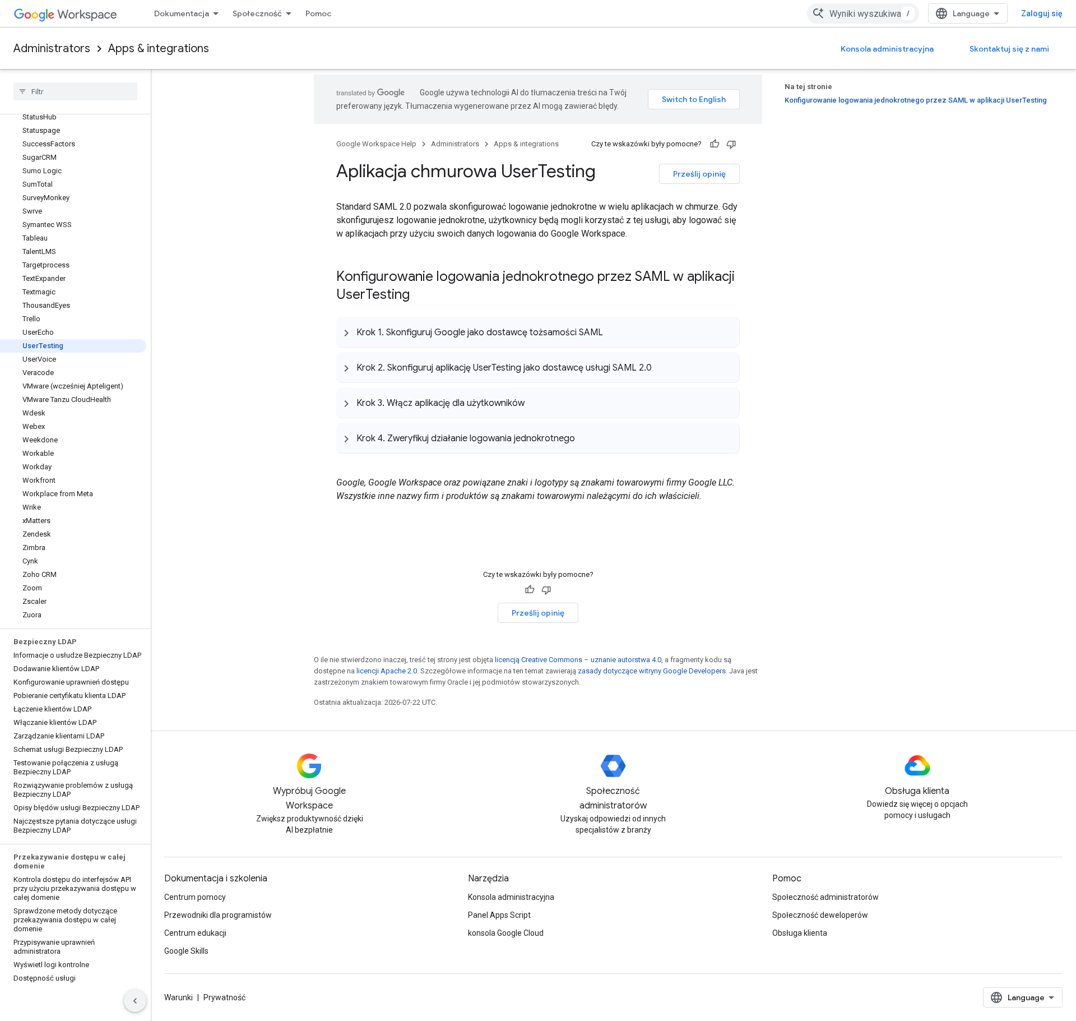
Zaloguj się (1042, 13)
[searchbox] (75, 91)
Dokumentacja (181, 13)
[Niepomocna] (731, 144)
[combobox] (863, 13)
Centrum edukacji (195, 932)
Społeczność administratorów (825, 897)
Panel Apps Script (499, 915)
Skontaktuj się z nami (1009, 49)
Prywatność (224, 997)
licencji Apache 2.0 (386, 671)
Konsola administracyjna (887, 49)
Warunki (178, 997)
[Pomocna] (714, 144)
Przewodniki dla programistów (218, 915)
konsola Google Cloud (506, 932)
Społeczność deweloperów (820, 915)
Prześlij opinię (699, 174)
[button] (538, 332)
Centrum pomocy (195, 897)
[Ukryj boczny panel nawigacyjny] (135, 1001)
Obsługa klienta (799, 932)
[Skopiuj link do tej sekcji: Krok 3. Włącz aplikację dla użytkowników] (536, 402)
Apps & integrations (158, 48)
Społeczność (257, 13)
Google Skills (186, 950)
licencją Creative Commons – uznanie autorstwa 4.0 (578, 659)
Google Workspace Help (376, 144)
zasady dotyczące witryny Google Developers (652, 671)
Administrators (51, 48)
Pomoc (318, 13)
